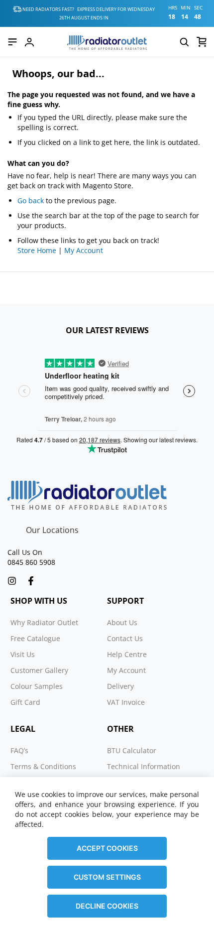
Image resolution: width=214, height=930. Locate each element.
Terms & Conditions (43, 766)
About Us (122, 622)
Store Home (36, 250)
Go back (30, 200)
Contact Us (125, 638)
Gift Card (25, 702)
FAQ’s (19, 750)
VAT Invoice (126, 702)
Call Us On (24, 552)
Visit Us (22, 654)
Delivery (120, 686)
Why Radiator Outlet (44, 622)
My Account (83, 250)
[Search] (184, 42)
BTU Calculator (131, 750)
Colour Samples (36, 686)
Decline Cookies (107, 906)
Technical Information (143, 766)
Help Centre (127, 654)
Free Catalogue (35, 638)
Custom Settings (107, 877)
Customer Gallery (39, 670)
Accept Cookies (107, 848)
